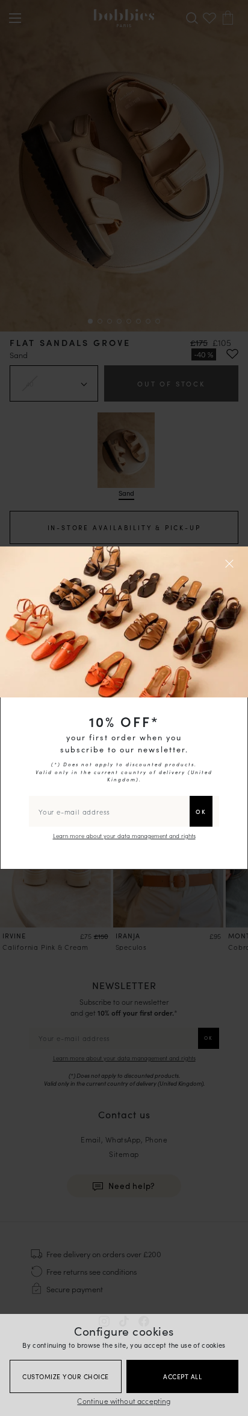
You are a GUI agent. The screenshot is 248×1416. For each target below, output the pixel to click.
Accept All (182, 1376)
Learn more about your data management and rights (124, 835)
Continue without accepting (123, 1400)
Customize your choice (65, 1376)
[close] (231, 563)
